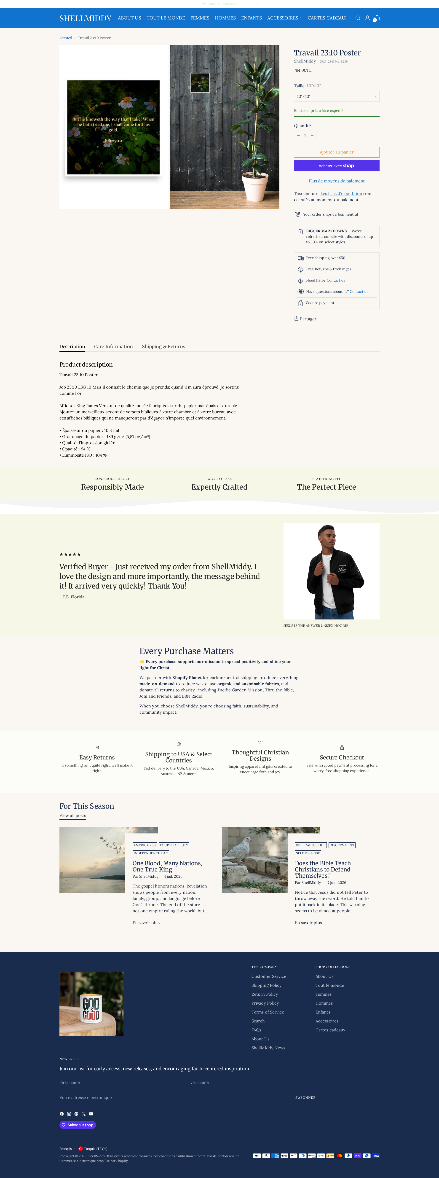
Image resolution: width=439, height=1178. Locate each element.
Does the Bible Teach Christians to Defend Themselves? (323, 869)
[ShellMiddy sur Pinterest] (77, 1115)
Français (65, 1149)
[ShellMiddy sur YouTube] (91, 1115)
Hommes (324, 1003)
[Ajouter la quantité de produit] (312, 135)
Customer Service (269, 976)
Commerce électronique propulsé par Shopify (93, 1161)
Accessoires (327, 1021)
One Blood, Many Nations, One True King (167, 866)
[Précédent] (182, 4)
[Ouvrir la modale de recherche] (357, 17)
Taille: (307, 85)
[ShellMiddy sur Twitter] (84, 1115)
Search (258, 1021)
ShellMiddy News (268, 1047)
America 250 (145, 845)
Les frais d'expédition (341, 193)
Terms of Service (268, 1012)
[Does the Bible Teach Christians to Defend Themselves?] (271, 879)
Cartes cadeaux (330, 1030)
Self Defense (308, 853)
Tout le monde (330, 985)
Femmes (324, 994)
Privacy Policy (265, 1003)
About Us (260, 1038)
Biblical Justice (311, 845)
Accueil (65, 38)
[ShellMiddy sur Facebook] (62, 1115)
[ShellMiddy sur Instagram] (69, 1115)
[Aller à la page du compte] (367, 17)
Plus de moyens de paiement (337, 181)
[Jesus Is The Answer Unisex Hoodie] (332, 571)
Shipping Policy (267, 985)
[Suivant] (257, 4)
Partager (308, 318)
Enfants (323, 1012)
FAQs (256, 1030)
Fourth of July (174, 845)
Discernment (342, 845)
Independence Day (151, 853)
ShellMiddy (305, 61)
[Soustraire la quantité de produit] (298, 135)
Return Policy (265, 994)
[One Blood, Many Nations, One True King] (108, 879)
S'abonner (305, 1098)
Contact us (336, 280)
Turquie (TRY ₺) (95, 1149)
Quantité (302, 125)
